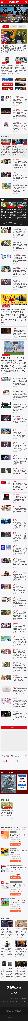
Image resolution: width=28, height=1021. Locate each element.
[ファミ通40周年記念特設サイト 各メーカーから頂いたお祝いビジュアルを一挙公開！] (6, 508)
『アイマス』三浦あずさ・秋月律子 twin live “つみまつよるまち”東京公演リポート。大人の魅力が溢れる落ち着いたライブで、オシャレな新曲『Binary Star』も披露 (20, 716)
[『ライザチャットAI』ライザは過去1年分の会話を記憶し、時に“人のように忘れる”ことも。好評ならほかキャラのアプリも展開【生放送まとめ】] (6, 141)
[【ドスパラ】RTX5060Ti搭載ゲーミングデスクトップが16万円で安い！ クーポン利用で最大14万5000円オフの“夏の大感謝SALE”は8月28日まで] (7, 964)
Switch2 (6, 5)
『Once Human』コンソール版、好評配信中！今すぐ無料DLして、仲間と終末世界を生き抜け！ (20, 420)
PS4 (23, 761)
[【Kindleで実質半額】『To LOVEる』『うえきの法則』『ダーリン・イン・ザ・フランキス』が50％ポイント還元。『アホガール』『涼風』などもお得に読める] (6, 651)
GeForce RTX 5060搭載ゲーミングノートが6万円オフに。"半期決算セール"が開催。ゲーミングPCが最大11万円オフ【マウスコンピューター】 (14, 316)
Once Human (17, 416)
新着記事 (13, 26)
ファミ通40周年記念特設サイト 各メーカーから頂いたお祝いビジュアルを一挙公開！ (20, 510)
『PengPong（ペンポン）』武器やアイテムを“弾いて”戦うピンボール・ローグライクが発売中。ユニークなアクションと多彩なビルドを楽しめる (20, 447)
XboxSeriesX (13, 764)
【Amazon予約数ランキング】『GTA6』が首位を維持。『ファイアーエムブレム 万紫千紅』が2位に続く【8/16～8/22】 (20, 563)
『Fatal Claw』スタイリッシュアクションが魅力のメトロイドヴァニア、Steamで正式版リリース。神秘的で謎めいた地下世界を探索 (20, 460)
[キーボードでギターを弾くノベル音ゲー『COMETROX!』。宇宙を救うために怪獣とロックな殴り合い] (6, 175)
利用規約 (24, 998)
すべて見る (24, 199)
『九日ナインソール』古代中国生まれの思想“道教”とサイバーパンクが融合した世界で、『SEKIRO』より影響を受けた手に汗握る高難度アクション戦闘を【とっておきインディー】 (20, 114)
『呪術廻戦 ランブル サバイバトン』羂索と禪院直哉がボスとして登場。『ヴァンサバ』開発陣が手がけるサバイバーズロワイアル (13, 49)
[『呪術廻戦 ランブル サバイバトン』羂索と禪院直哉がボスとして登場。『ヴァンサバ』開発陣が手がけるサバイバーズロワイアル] (14, 36)
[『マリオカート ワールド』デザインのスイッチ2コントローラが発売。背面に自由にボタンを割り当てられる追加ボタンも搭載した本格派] (6, 392)
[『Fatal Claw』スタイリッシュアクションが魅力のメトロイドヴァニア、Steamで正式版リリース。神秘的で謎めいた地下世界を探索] (6, 457)
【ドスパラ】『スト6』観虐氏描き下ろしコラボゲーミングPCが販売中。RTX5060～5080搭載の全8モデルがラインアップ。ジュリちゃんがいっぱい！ (20, 127)
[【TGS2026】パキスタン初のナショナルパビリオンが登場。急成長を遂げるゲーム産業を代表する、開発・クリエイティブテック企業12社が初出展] (6, 547)
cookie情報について (14, 1001)
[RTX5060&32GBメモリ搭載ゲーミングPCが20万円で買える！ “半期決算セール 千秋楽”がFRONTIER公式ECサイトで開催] (6, 256)
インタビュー (16, 280)
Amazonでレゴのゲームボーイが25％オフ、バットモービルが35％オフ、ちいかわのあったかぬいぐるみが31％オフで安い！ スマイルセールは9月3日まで (20, 233)
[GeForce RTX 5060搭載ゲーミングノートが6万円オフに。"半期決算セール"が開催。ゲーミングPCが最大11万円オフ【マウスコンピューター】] (14, 299)
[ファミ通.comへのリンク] (14, 2)
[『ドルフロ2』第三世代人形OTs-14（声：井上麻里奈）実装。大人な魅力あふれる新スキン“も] (6, 470)
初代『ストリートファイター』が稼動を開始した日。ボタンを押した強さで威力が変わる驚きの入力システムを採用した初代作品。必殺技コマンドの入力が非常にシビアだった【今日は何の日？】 (13, 364)
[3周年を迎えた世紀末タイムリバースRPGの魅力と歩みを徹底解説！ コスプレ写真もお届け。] (7, 805)
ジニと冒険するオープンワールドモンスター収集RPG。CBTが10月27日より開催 (20, 679)
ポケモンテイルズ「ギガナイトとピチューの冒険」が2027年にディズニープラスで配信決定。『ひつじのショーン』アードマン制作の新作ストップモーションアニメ (20, 641)
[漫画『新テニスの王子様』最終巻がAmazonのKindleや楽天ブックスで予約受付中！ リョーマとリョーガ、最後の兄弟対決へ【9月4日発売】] (6, 269)
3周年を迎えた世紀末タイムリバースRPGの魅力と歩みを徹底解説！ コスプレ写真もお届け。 (7, 813)
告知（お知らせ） (16, 623)
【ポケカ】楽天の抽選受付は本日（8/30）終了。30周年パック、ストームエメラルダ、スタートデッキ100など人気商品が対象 (20, 188)
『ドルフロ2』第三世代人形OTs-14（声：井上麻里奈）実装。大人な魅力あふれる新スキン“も (20, 473)
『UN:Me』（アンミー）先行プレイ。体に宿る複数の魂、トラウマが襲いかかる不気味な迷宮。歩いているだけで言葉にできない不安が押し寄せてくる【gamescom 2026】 (17, 150)
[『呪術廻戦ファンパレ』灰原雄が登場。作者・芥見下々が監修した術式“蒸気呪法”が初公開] (21, 60)
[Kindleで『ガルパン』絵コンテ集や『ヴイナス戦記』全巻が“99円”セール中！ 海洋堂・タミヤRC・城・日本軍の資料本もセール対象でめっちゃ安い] (6, 162)
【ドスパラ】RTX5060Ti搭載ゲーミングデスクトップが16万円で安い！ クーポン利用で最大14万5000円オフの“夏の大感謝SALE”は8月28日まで (6, 972)
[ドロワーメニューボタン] (2, 2)
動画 (2, 200)
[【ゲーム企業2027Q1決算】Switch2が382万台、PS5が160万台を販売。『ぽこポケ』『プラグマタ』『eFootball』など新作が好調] (6, 484)
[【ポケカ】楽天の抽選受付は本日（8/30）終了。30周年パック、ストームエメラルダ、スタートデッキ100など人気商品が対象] (6, 186)
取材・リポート (5, 15)
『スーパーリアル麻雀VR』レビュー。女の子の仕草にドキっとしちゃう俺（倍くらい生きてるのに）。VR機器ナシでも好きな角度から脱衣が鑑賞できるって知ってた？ (21, 932)
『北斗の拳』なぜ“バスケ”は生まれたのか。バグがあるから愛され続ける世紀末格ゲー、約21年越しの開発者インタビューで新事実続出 (21, 952)
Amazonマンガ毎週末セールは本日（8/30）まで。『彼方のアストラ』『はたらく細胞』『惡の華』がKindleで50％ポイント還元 (20, 101)
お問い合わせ (5, 998)
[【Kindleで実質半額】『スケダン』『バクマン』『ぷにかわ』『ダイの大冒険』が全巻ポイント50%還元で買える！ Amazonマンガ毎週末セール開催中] (6, 379)
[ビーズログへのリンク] (19, 1011)
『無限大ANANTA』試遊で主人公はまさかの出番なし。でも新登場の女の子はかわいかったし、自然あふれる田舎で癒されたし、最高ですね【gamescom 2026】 (14, 18)
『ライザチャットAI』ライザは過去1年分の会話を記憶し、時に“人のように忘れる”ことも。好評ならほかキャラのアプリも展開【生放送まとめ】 (6, 150)
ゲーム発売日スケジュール (10, 756)
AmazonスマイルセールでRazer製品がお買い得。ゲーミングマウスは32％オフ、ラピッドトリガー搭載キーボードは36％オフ (20, 407)
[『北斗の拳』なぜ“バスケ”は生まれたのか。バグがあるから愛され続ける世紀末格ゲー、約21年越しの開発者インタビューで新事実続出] (21, 943)
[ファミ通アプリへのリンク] (9, 1011)
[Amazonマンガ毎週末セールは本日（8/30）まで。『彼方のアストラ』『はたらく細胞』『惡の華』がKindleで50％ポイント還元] (6, 98)
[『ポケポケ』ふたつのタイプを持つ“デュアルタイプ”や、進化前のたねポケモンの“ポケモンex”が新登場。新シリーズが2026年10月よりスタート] (6, 586)
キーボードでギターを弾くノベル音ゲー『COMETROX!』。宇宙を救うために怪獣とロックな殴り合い (20, 176)
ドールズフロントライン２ (20, 468)
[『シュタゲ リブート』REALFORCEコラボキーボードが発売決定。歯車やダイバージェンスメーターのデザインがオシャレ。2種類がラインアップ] (6, 599)
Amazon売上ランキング (9, 827)
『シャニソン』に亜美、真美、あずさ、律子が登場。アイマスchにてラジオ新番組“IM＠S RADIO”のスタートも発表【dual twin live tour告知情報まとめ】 (20, 703)
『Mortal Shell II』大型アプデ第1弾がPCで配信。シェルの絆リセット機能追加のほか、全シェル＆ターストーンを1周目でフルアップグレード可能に (20, 333)
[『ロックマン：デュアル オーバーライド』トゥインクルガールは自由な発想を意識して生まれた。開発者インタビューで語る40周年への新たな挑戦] (6, 521)
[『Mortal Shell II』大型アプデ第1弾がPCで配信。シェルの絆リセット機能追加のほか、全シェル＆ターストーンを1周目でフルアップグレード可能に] (6, 331)
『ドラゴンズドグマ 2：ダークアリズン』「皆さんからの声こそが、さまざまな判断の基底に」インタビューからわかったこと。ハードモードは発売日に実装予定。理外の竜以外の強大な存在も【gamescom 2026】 (20, 537)
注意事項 (5, 1001)
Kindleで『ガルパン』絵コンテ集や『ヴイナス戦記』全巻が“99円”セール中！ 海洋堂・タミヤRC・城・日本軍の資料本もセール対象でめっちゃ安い (20, 164)
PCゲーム (18, 5)
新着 (2, 5)
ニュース (4, 43)
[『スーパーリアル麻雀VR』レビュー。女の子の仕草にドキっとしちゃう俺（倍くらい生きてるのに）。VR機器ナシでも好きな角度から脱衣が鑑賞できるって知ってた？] (21, 923)
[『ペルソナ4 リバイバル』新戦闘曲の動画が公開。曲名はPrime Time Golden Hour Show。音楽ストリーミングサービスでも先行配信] (6, 243)
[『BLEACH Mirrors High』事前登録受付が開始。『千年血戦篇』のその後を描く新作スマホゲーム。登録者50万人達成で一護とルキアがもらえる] (6, 573)
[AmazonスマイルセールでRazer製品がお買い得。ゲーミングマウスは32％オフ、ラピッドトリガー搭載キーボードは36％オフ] (6, 405)
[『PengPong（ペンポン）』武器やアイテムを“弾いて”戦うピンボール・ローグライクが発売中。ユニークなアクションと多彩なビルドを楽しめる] (6, 444)
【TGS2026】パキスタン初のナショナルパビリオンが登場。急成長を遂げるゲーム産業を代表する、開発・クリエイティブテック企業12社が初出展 (20, 550)
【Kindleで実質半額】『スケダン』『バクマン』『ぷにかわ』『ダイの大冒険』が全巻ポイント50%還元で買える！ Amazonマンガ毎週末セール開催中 (20, 381)
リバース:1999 (8, 808)
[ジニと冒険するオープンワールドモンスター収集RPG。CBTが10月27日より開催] (6, 677)
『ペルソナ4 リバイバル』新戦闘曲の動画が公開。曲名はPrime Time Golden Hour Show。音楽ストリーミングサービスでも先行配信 (20, 245)
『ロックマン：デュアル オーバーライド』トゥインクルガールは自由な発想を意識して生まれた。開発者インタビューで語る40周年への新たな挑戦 (20, 524)
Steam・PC (5, 764)
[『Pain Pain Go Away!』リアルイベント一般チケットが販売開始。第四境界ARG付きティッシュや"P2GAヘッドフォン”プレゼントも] (6, 625)
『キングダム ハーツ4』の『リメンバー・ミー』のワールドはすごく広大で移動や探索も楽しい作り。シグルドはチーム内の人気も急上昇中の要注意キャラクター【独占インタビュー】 (7, 932)
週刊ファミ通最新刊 (8, 772)
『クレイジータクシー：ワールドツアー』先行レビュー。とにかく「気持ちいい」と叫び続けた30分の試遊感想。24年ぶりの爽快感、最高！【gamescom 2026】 (20, 434)
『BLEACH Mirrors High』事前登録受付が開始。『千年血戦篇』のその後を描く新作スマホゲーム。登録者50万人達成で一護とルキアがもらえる (20, 576)
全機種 (3, 761)
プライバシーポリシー (15, 998)
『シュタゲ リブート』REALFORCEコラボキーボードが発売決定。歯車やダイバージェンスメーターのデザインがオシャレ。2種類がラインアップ (20, 602)
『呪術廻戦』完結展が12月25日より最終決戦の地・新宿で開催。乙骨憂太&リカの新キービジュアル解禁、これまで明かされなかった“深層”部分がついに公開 (7, 69)
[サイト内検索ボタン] (26, 2)
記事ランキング (22, 26)
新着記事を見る (14, 727)
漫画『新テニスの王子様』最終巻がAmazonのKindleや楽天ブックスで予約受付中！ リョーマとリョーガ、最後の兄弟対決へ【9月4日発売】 (20, 271)
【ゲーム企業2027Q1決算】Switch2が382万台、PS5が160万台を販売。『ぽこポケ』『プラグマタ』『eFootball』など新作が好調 (20, 486)
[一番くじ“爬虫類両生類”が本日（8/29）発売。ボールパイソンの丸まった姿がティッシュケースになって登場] (6, 689)
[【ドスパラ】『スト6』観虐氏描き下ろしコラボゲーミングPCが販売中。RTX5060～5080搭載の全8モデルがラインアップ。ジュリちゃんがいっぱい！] (6, 124)
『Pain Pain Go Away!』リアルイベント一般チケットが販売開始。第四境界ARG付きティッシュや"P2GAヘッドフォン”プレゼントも (20, 628)
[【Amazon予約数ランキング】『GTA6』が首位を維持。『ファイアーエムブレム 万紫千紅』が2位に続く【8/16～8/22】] (6, 560)
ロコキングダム (18, 675)
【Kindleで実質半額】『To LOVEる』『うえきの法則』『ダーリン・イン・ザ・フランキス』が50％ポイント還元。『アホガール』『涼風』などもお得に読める (20, 654)
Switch (10, 5)
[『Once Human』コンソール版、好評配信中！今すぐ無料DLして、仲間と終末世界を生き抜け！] (6, 418)
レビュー (15, 144)
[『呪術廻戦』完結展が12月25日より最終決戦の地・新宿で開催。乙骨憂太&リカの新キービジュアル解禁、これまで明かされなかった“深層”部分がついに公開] (7, 60)
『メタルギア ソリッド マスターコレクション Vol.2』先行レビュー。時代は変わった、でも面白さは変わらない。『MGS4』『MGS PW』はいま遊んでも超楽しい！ (20, 972)
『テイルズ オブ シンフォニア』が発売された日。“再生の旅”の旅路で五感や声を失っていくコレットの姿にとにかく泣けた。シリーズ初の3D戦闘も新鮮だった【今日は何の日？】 (20, 667)
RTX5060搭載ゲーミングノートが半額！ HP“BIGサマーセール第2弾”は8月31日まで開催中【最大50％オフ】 (20, 498)
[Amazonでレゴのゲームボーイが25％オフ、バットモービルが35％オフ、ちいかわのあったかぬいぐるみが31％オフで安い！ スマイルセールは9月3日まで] (6, 230)
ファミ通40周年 (18, 506)
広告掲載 (22, 1001)
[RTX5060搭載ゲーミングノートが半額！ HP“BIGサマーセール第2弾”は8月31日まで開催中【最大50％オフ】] (6, 497)
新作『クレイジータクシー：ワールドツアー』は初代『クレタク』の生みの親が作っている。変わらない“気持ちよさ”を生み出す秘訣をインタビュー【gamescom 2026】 (20, 285)
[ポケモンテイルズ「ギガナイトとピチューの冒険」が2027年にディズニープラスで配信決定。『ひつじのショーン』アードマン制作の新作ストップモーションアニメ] (6, 638)
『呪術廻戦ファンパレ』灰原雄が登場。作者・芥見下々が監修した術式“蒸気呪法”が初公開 (20, 68)
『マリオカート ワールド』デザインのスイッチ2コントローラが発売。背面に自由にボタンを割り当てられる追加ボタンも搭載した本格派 (20, 394)
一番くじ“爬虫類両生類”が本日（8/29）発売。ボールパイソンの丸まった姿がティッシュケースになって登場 (20, 691)
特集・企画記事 (16, 96)
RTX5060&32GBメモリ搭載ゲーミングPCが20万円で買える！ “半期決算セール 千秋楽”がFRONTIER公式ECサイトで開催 (20, 258)
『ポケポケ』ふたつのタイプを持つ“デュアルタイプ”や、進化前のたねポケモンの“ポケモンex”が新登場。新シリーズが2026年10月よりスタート (20, 589)
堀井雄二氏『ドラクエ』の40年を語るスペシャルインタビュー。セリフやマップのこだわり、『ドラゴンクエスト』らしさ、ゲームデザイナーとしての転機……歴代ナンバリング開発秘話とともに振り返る (6, 952)
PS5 (14, 5)
